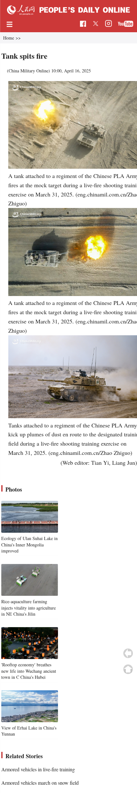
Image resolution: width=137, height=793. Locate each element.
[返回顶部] (128, 669)
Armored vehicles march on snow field (40, 782)
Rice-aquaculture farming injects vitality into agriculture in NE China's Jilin (28, 607)
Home (8, 38)
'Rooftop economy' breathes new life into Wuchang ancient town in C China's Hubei (28, 671)
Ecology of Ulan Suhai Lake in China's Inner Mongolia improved (29, 544)
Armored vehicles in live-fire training (38, 769)
